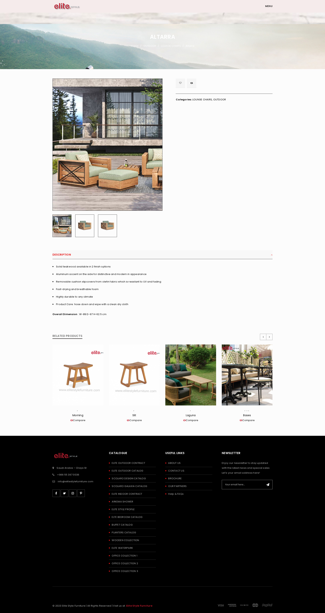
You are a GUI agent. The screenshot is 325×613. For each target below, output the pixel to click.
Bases (247, 415)
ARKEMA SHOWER (122, 501)
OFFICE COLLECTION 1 (124, 555)
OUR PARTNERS (177, 486)
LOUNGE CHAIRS (171, 46)
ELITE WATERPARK (122, 548)
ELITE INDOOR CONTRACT (127, 494)
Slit (134, 415)
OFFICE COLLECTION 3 (125, 571)
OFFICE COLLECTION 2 (125, 563)
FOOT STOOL (78, 410)
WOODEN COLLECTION (125, 540)
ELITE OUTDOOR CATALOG (127, 471)
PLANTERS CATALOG (124, 532)
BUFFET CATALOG (122, 525)
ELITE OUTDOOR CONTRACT (128, 463)
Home (134, 46)
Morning (77, 415)
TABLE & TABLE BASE (246, 410)
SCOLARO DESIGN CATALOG (129, 478)
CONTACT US (176, 471)
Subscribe (268, 484)
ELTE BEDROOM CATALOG (127, 517)
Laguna (191, 415)
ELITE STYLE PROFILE (123, 509)
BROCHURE (175, 478)
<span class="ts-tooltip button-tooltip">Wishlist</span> (180, 83)
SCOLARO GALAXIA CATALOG (129, 486)
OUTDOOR (150, 46)
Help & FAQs (176, 494)
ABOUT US (174, 463)
